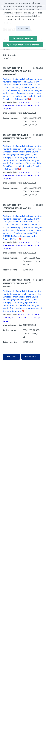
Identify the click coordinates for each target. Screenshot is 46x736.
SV (10, 108)
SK (4, 108)
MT (25, 105)
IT (16, 105)
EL (33, 102)
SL (7, 108)
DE (29, 102)
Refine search (30, 356)
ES (36, 102)
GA (9, 105)
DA (26, 102)
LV (22, 105)
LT (19, 105)
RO (39, 105)
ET (39, 102)
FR (6, 105)
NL (29, 105)
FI (3, 105)
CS (22, 102)
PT (35, 105)
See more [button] (24, 28)
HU (13, 105)
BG (19, 102)
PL (32, 105)
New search (11, 356)
